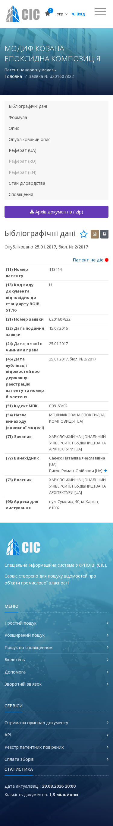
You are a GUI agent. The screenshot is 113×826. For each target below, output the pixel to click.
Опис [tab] (14, 128)
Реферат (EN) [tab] (22, 172)
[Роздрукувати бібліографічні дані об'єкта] (104, 234)
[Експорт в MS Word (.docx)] (95, 234)
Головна (13, 76)
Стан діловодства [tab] (27, 183)
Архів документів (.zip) (58, 212)
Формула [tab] (18, 117)
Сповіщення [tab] (21, 194)
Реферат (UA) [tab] (22, 150)
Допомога (15, 672)
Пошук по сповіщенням (28, 647)
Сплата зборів (19, 759)
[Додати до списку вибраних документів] (84, 234)
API (8, 735)
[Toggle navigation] (100, 12)
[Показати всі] (105, 470)
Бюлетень (15, 659)
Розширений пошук (25, 635)
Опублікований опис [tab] (29, 139)
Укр (60, 14)
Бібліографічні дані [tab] (28, 106)
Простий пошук (20, 623)
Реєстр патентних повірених (34, 747)
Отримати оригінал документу (36, 722)
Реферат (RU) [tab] (22, 161)
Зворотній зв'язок (23, 684)
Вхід (81, 14)
